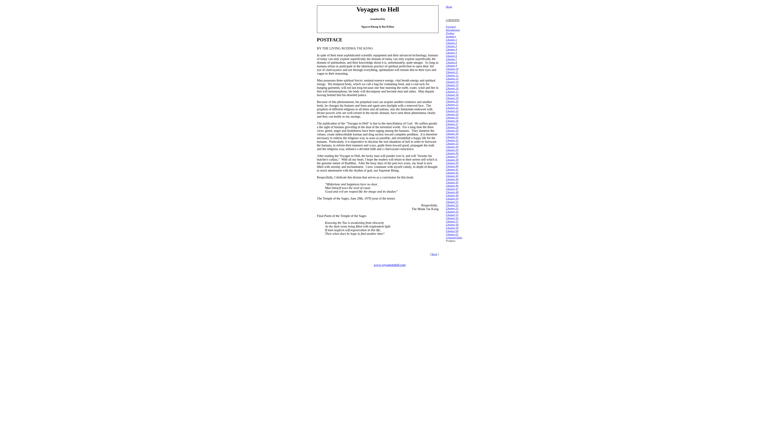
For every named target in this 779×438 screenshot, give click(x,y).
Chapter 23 (452, 111)
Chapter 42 (452, 172)
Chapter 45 (452, 182)
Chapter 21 (452, 104)
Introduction (453, 29)
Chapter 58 (452, 224)
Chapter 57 (452, 221)
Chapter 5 (451, 52)
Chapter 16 (452, 88)
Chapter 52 (452, 205)
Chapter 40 (452, 166)
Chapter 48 (452, 192)
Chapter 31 (452, 136)
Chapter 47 (452, 188)
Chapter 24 (452, 114)
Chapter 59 (452, 227)
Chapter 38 (452, 159)
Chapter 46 (452, 185)
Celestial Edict (454, 237)
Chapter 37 (452, 156)
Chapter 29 (452, 130)
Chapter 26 (452, 120)
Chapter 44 (452, 179)
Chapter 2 (451, 42)
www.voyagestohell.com (390, 265)
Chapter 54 (452, 211)
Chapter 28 (452, 127)
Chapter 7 (451, 59)
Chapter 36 (452, 153)
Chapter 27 (452, 124)
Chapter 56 (452, 218)
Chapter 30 (452, 133)
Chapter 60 (452, 231)
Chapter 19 (452, 98)
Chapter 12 (452, 75)
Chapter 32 (452, 140)
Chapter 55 (452, 214)
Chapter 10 (452, 68)
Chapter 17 (452, 91)
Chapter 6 (451, 55)
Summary (451, 36)
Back (434, 254)
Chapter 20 (452, 101)
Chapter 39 (452, 162)
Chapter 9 (451, 65)
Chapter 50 (452, 198)
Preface (450, 33)
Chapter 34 (452, 146)
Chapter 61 (452, 234)
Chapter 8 (451, 62)
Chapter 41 (452, 169)
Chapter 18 (452, 94)
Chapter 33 (452, 143)
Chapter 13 (452, 78)
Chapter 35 (452, 149)
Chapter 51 (452, 201)
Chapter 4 (451, 49)
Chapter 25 (452, 117)
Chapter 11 (452, 72)
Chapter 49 (452, 195)
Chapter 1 (451, 39)
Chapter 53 (452, 208)
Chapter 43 (452, 175)
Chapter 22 (452, 107)
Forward (451, 26)
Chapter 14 (452, 81)
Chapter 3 (451, 46)
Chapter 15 (452, 85)
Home (449, 6)
